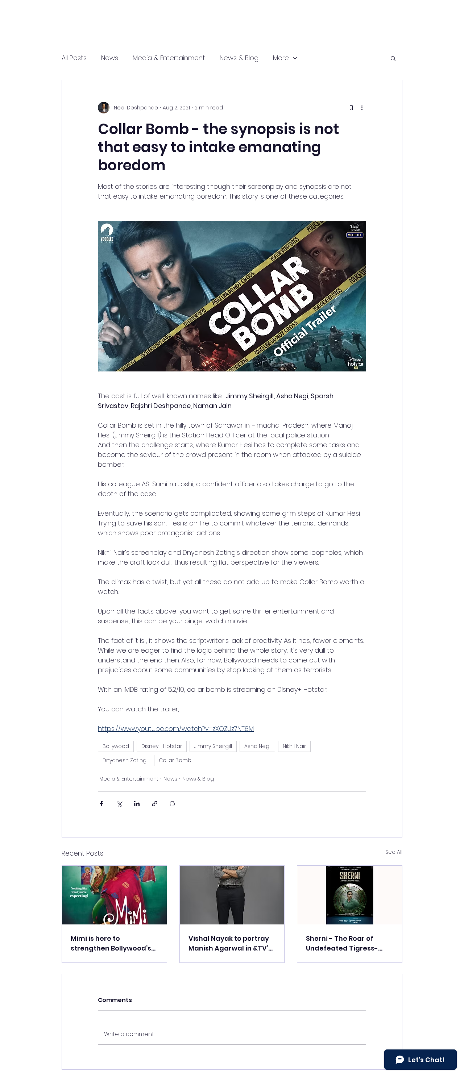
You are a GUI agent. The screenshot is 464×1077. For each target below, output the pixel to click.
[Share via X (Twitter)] (119, 803)
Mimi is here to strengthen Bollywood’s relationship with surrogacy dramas (111, 943)
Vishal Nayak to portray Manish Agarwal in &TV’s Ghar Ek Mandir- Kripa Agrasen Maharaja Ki (230, 943)
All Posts (74, 57)
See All (393, 852)
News (109, 57)
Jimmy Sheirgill (213, 746)
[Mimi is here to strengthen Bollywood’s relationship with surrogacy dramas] (114, 895)
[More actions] (361, 107)
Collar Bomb (175, 760)
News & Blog (239, 57)
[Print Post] (172, 803)
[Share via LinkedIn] (136, 803)
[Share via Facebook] (101, 803)
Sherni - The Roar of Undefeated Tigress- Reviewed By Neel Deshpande (342, 943)
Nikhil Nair (294, 746)
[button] (393, 58)
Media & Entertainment (169, 57)
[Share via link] (154, 803)
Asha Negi (257, 746)
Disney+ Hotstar (161, 746)
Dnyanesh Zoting (124, 760)
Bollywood (116, 746)
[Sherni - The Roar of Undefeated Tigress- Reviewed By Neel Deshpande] (349, 895)
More (281, 57)
